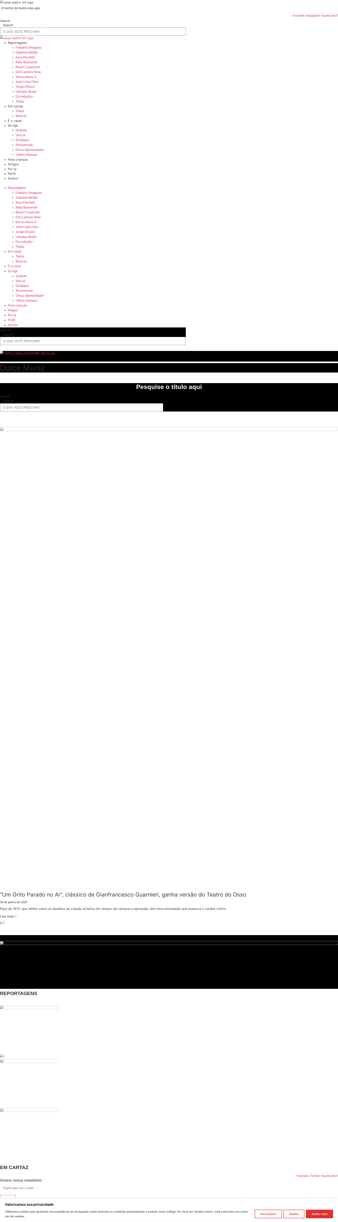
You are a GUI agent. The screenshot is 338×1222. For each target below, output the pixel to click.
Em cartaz (15, 106)
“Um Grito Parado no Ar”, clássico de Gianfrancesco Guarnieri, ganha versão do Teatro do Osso (123, 894)
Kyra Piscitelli (25, 57)
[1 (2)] (29, 1008)
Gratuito (21, 130)
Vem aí (20, 135)
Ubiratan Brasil (26, 91)
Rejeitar (294, 1214)
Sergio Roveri (25, 86)
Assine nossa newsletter (21, 1180)
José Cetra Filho (27, 81)
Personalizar (268, 1214)
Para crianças (18, 159)
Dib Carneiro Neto (28, 72)
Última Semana (26, 154)
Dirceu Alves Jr (26, 77)
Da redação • (25, 96)
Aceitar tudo (319, 1214)
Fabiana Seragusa (28, 47)
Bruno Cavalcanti (28, 67)
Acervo (13, 178)
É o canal (15, 121)
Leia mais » (8, 916)
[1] (2, 1057)
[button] (169, 183)
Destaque (22, 140)
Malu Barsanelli (26, 62)
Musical (21, 116)
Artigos (13, 164)
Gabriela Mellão (27, 52)
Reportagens (17, 43)
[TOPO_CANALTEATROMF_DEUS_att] (27, 353)
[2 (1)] (29, 1111)
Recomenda (24, 145)
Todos (20, 111)
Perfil (12, 174)
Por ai (12, 169)
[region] (169, 1210)
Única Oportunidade (30, 149)
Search (5, 20)
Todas (20, 101)
